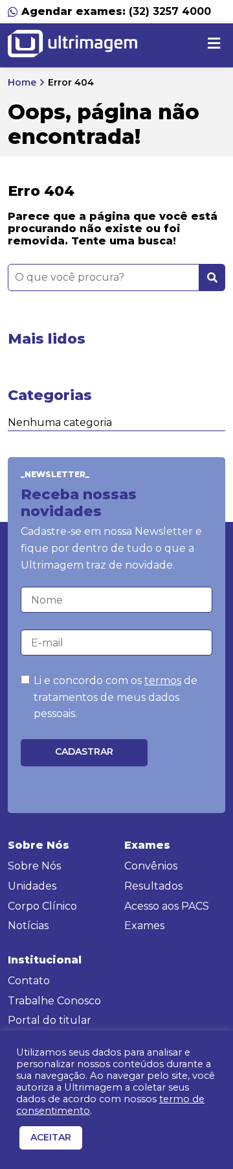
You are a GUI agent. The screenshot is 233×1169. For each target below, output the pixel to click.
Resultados (153, 886)
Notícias (28, 925)
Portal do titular (49, 1020)
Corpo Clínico (42, 906)
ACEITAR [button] (50, 1137)
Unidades (32, 886)
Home (22, 82)
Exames (144, 925)
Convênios (150, 866)
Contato (29, 980)
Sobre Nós (34, 866)
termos (162, 680)
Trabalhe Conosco (54, 1001)
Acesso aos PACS (166, 906)
